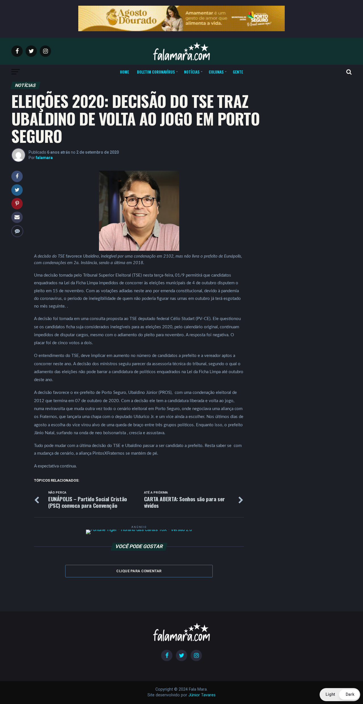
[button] (340, 694)
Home (124, 72)
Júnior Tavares (202, 695)
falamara (44, 157)
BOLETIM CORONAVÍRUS (156, 72)
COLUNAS (216, 72)
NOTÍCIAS (191, 72)
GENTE (238, 72)
